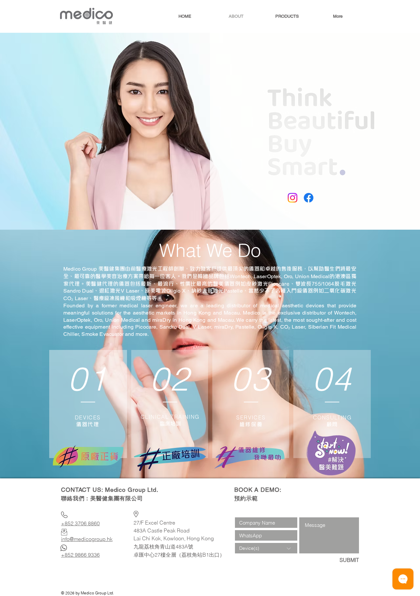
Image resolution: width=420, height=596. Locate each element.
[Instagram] (292, 197)
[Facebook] (308, 197)
